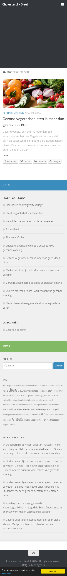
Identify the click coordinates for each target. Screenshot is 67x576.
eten (50, 391)
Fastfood (12, 395)
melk (51, 400)
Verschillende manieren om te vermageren (30, 221)
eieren (45, 391)
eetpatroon (37, 391)
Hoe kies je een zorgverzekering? (24, 205)
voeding (27, 420)
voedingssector (53, 420)
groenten (46, 395)
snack (33, 409)
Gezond (24, 395)
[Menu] (62, 4)
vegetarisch (47, 409)
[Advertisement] (33, 35)
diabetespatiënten (47, 385)
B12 (4, 385)
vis (44, 413)
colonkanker (34, 385)
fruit (18, 395)
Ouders (56, 405)
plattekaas (18, 409)
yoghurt (6, 424)
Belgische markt (13, 385)
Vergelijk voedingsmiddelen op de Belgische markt (34, 282)
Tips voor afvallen (15, 237)
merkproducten (40, 405)
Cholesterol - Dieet (15, 4)
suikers (39, 409)
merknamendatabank (24, 405)
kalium (15, 400)
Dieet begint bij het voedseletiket (24, 213)
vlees (17, 419)
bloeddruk (24, 385)
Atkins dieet (12, 229)
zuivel (12, 424)
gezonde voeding (35, 395)
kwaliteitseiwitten (25, 400)
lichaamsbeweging (41, 400)
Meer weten (6, 573)
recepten (26, 409)
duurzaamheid (26, 391)
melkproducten (9, 405)
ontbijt (50, 405)
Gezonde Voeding (13, 113)
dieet (13, 390)
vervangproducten (26, 414)
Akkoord (52, 571)
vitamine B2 (52, 414)
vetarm (37, 414)
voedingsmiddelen (38, 420)
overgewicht (8, 409)
